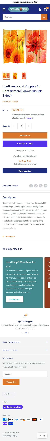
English (6, 394)
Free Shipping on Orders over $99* (25, 2)
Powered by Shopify (10, 436)
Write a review (25, 171)
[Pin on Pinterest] (36, 185)
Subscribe (11, 382)
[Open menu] (4, 9)
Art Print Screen (10, 101)
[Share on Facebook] (31, 185)
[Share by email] (45, 185)
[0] (45, 9)
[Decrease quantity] (14, 126)
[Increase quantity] (28, 126)
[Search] (44, 17)
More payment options (25, 150)
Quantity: (6, 126)
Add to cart (25, 135)
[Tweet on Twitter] (41, 185)
